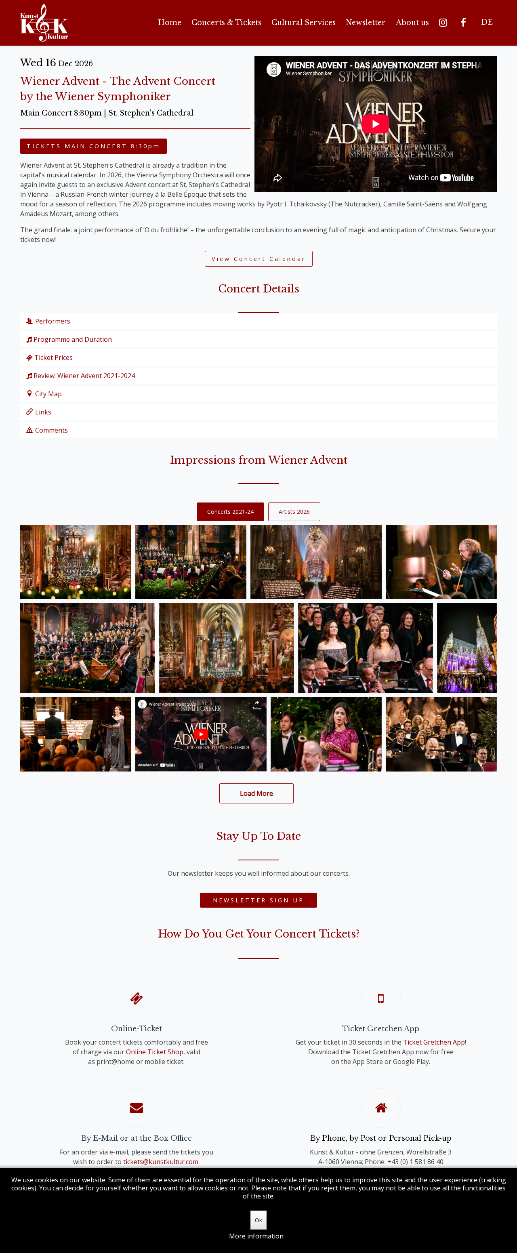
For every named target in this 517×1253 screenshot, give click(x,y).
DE (487, 22)
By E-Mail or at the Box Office (136, 1138)
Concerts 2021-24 (230, 511)
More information (256, 1236)
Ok (258, 1220)
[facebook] (464, 22)
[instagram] (444, 22)
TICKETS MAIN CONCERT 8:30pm (93, 146)
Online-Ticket (136, 1028)
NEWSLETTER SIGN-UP (258, 900)
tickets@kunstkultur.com (160, 1161)
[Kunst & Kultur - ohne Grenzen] (44, 23)
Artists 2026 (294, 511)
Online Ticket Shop (154, 1051)
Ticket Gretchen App (380, 1028)
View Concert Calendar (259, 259)
